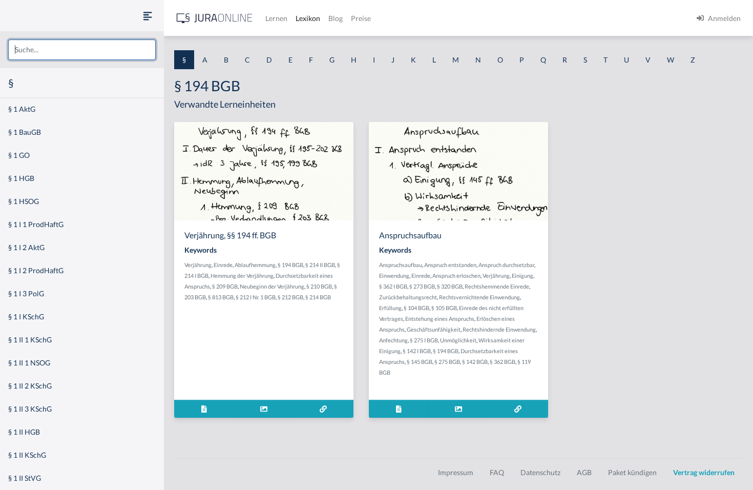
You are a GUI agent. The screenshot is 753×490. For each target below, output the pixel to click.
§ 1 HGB (21, 178)
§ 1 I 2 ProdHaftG (36, 270)
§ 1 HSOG (23, 201)
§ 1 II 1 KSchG (30, 339)
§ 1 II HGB (24, 431)
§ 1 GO (19, 155)
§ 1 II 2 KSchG (30, 385)
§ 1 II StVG (24, 478)
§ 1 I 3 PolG (26, 293)
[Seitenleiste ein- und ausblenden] (147, 15)
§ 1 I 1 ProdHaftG (36, 224)
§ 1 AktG (21, 109)
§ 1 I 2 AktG (26, 247)
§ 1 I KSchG (26, 316)
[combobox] (82, 49)
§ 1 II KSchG (27, 455)
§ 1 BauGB (24, 132)
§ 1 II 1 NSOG (29, 362)
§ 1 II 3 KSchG (30, 408)
